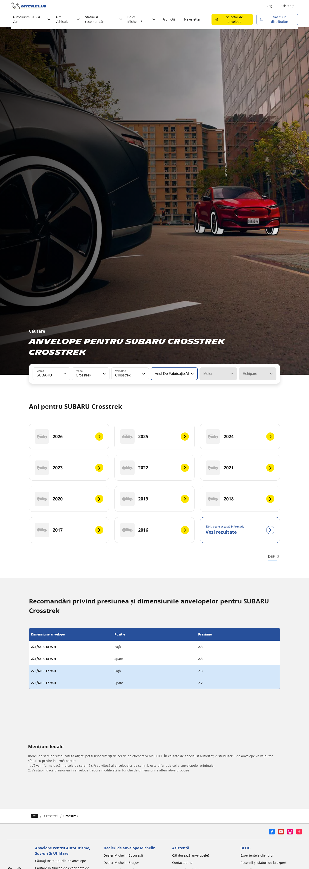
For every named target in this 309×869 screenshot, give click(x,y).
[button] (64, 373)
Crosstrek (51, 816)
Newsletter (192, 19)
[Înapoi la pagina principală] (29, 6)
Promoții (168, 19)
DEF (271, 556)
